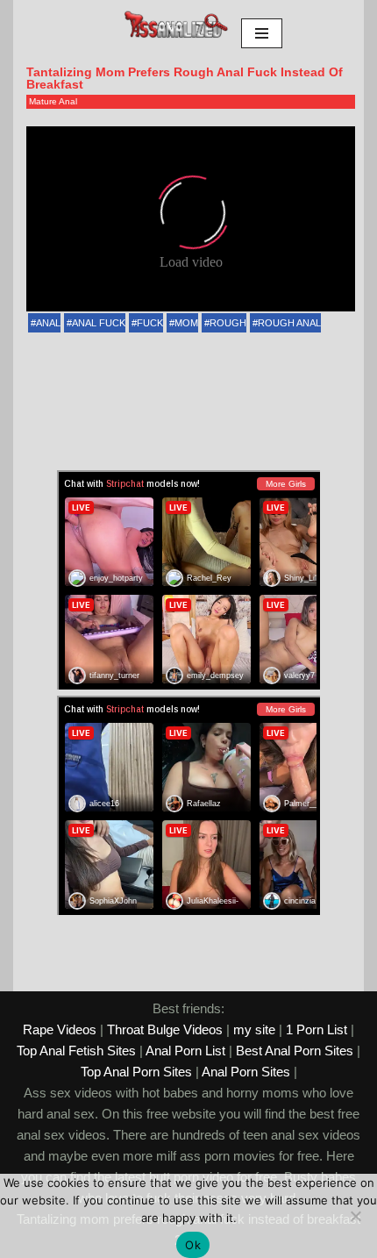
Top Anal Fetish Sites (76, 1050)
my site (254, 1029)
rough (228, 323)
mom (186, 323)
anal (48, 323)
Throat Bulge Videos (165, 1029)
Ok (193, 1245)
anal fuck (98, 323)
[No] (355, 1216)
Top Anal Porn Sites (136, 1071)
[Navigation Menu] (261, 33)
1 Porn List (316, 1029)
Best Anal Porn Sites (294, 1050)
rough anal (289, 323)
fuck (150, 323)
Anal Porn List (185, 1050)
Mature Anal (53, 101)
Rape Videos (59, 1029)
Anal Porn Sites (246, 1071)
